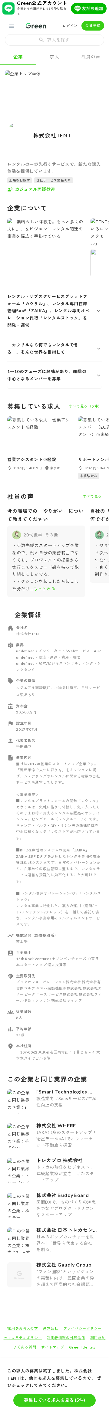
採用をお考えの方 (22, 1328)
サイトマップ (52, 1347)
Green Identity (82, 1347)
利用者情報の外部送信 (66, 1338)
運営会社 (50, 1328)
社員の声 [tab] (91, 56)
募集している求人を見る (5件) (54, 1400)
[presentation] (54, 40)
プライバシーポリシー (82, 1328)
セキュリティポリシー (23, 1338)
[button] (54, 311)
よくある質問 (24, 1347)
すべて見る (92, 496)
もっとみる (44, 588)
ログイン (70, 26)
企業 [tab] (18, 56)
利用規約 (98, 1338)
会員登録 (93, 26)
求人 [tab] (54, 56)
